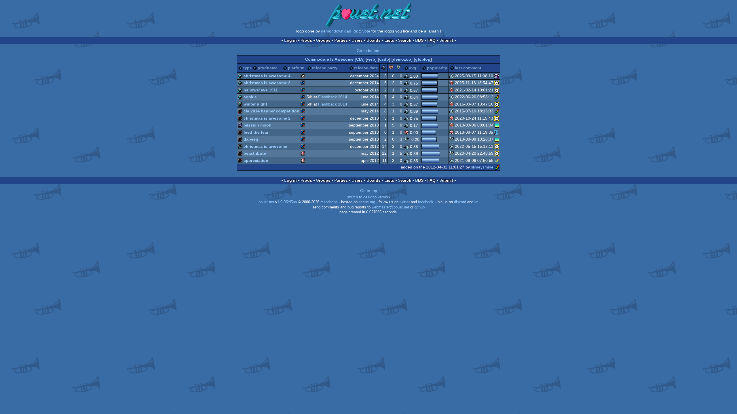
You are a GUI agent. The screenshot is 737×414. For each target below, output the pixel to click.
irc (476, 202)
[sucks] (399, 68)
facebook (425, 202)
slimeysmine (482, 167)
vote (366, 31)
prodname (268, 68)
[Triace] (497, 111)
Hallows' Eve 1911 (261, 90)
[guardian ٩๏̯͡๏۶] (496, 82)
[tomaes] (497, 125)
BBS (419, 40)
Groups (323, 40)
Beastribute (255, 153)
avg (412, 68)
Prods (306, 40)
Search (404, 40)
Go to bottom (369, 50)
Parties (341, 40)
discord (460, 202)
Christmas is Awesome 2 (267, 118)
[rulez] (383, 68)
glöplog (422, 59)
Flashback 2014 (332, 97)
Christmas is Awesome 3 (267, 82)
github (420, 207)
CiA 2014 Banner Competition (271, 111)
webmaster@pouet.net (390, 207)
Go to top (368, 190)
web (371, 59)
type (247, 68)
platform (296, 68)
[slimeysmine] (497, 167)
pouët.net (266, 202)
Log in (290, 40)
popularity (437, 68)
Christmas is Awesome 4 (267, 76)
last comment (468, 68)
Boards (373, 40)
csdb (384, 59)
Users (357, 40)
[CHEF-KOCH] (496, 132)
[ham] (497, 97)
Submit (446, 40)
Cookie (250, 97)
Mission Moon (257, 125)
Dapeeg (251, 139)
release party (324, 68)
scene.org (367, 202)
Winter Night (255, 104)
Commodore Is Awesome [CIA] (334, 59)
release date (366, 68)
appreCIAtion (256, 160)
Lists (389, 40)
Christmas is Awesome (265, 146)
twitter (405, 202)
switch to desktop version (368, 197)
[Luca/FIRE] (496, 76)
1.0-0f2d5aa (287, 202)
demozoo (402, 59)
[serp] (497, 160)
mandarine (329, 202)
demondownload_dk (339, 31)
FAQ (431, 40)
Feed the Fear (256, 132)
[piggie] (391, 68)
